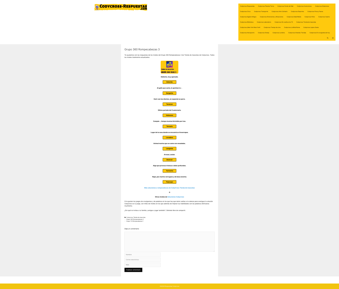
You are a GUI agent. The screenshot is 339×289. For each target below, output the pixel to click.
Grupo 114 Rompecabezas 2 (134, 221)
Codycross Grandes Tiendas (297, 33)
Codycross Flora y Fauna (315, 11)
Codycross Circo (245, 11)
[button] (332, 38)
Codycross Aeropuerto (247, 33)
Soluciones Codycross (175, 197)
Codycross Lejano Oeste (311, 27)
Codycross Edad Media (294, 17)
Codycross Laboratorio (264, 22)
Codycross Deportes (297, 11)
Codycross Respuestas (247, 6)
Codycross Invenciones (304, 6)
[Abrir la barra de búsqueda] (327, 38)
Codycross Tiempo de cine (272, 27)
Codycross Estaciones (322, 6)
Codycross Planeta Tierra (266, 6)
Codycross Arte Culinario (279, 11)
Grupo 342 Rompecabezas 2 (135, 219)
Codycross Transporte (261, 11)
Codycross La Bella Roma (292, 27)
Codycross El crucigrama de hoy (320, 33)
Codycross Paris (310, 17)
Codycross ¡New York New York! (250, 27)
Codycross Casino (324, 17)
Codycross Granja (263, 33)
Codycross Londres (279, 33)
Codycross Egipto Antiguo (248, 17)
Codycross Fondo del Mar (285, 6)
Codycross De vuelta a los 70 (284, 22)
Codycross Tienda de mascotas (306, 22)
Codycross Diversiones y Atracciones (271, 17)
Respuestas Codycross (172, 286)
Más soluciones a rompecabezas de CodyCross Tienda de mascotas (169, 188)
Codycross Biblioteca (246, 22)
